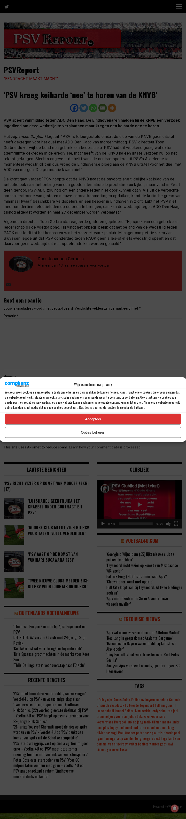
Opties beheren (93, 432)
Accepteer (93, 419)
